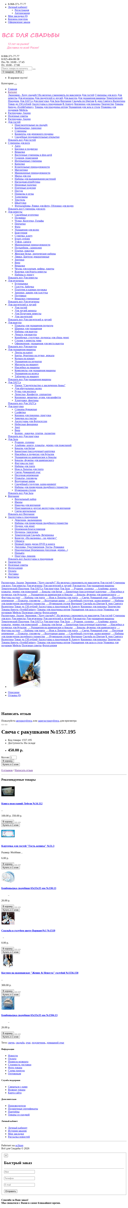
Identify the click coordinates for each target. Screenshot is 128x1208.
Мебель (23, 110)
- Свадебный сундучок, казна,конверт (88, 600)
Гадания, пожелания (26, 157)
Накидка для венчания (27, 505)
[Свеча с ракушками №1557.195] (27, 686)
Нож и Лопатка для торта (29, 469)
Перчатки (20, 223)
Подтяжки (20, 295)
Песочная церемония (26, 475)
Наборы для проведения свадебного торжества (41, 487)
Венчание (66, 101)
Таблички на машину (27, 376)
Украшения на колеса (27, 373)
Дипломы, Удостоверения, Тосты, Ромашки (39, 547)
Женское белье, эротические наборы (35, 253)
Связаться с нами (18, 1086)
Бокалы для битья (25, 448)
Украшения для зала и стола (84, 107)
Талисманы (21, 196)
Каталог (12, 92)
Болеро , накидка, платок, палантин (35, 433)
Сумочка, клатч (23, 235)
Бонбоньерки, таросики (28, 128)
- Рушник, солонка (82, 588)
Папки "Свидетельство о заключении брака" (40, 385)
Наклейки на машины (27, 367)
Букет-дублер (22, 238)
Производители (17, 1105)
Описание (14, 692)
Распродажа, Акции (19, 113)
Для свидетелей (23, 316)
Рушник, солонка (24, 442)
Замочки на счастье (26, 418)
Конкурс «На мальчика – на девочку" (36, 538)
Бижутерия (21, 232)
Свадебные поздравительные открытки (37, 137)
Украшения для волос (27, 229)
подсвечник (38, 1042)
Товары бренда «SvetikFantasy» (18, 609)
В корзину (8, 761)
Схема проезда (16, 1070)
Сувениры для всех (106, 95)
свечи (11, 1042)
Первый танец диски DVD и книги (35, 544)
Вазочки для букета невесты (31, 271)
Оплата (12, 570)
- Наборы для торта (33, 597)
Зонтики (19, 259)
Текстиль (20, 199)
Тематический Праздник (15, 588)
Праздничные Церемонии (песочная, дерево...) (41, 550)
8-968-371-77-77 (10, 58)
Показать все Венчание (21, 514)
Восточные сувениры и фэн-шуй (33, 154)
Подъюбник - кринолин (28, 247)
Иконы (18, 502)
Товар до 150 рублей (19, 104)
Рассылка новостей (19, 1136)
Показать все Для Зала (20, 493)
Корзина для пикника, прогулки (33, 415)
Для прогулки (41, 101)
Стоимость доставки (19, 1064)
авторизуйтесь (24, 720)
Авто (17, 145)
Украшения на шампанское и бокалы (35, 457)
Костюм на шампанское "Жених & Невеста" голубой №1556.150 (39, 972)
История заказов (17, 1130)
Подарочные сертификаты (23, 1108)
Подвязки (20, 217)
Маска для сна (23, 175)
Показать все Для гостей (22, 140)
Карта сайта (15, 1092)
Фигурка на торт (24, 463)
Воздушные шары (25, 481)
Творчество (107, 104)
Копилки (20, 163)
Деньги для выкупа (26, 334)
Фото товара (15, 1067)
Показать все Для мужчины (23, 301)
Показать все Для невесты (23, 277)
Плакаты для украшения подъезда (34, 325)
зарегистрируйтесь (48, 720)
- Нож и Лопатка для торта (62, 597)
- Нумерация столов (58, 603)
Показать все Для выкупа (22, 346)
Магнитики (21, 169)
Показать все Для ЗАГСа (22, 403)
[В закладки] (2, 724)
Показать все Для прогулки (23, 436)
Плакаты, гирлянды (26, 478)
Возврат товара (16, 1089)
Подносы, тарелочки (26, 532)
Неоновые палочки (25, 184)
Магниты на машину (26, 364)
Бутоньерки (21, 283)
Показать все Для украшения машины (29, 379)
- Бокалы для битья (50, 591)
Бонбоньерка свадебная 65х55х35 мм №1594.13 (29, 1015)
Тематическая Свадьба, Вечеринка (34, 535)
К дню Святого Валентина (110, 101)
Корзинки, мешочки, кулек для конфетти (38, 397)
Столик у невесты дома (28, 340)
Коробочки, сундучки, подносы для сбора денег (42, 337)
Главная (12, 89)
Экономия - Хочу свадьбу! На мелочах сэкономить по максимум (44, 95)
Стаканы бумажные (26, 409)
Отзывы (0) (14, 695)
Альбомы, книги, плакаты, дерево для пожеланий (43, 445)
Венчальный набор (25, 499)
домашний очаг (55, 1042)
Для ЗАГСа (26, 101)
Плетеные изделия (25, 187)
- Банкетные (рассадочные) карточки (84, 591)
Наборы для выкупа (26, 331)
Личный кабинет (17, 1127)
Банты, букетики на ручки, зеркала (34, 355)
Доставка (13, 573)
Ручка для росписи (25, 391)
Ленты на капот (24, 352)
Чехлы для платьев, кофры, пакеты (34, 268)
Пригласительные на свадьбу (31, 125)
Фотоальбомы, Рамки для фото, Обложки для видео (44, 205)
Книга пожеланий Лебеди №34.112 (21, 803)
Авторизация (22, 13)
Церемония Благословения (30, 529)
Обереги (19, 541)
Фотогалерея (15, 568)
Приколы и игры (24, 193)
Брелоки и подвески (26, 148)
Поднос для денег (25, 526)
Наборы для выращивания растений (35, 178)
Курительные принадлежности (32, 166)
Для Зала (55, 101)
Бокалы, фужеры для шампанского (34, 460)
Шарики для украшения (28, 328)
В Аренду (68, 104)
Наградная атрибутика (27, 181)
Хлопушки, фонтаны (26, 400)
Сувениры (20, 131)
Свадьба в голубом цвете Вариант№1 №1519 (28, 930)
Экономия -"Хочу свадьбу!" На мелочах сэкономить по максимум (62, 582)
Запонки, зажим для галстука (31, 292)
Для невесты (15, 211)
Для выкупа (70, 98)
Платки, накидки (24, 250)
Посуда (19, 190)
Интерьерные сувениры (28, 160)
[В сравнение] (6, 724)
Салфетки (20, 412)
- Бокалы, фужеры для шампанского (94, 594)
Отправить (10, 1191)
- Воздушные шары (53, 600)
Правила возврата (18, 1061)
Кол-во (5, 757)
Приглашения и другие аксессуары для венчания (42, 508)
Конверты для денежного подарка (34, 134)
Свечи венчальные (25, 511)
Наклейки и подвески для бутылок (34, 454)
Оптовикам (14, 1073)
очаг (28, 1042)
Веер (17, 262)
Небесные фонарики (26, 424)
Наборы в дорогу (24, 274)
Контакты (13, 576)
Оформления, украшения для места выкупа (39, 343)
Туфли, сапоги (23, 241)
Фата (17, 226)
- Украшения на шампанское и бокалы (50, 594)
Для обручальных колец (28, 388)
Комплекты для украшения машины (35, 370)
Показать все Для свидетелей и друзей (30, 319)
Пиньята (19, 553)
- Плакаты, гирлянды (27, 600)
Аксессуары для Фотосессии (31, 421)
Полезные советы (18, 116)
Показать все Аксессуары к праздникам (30, 559)
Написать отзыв (24, 770)
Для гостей (88, 95)
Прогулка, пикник (25, 556)
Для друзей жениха (25, 310)
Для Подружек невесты (28, 313)
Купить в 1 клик (10, 764)
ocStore (19, 1145)
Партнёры (14, 1111)
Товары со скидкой (19, 1114)
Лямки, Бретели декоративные (32, 256)
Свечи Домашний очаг (28, 472)
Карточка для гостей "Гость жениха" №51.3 (27, 846)
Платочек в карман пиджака (31, 289)
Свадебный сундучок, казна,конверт (35, 484)
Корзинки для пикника (87, 104)
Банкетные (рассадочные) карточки (35, 451)
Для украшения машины (92, 98)
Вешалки (20, 151)
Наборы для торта (25, 466)
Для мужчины (26, 98)
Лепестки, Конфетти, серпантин (33, 394)
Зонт (17, 427)
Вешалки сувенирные (27, 298)
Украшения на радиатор (28, 361)
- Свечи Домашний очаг (93, 597)
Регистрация (22, 10)
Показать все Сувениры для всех (26, 208)
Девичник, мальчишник (28, 520)
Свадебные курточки (27, 214)
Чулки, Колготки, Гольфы (29, 220)
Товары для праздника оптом (51, 107)
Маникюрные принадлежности (32, 172)
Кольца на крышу (25, 358)
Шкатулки (20, 202)
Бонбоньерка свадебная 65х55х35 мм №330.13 (28, 888)
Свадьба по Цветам (83, 101)
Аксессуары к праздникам (47, 104)
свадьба (20, 1042)
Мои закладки (16, 1133)
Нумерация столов (25, 490)
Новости (13, 1055)
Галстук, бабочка (24, 286)
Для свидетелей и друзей (49, 98)
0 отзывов (7, 770)
